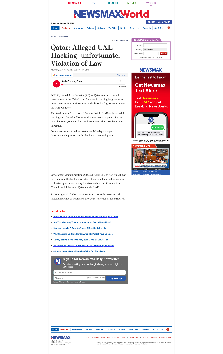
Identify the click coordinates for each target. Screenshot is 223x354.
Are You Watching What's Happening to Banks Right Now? (82, 222)
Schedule (158, 169)
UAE (126, 40)
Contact (87, 337)
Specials (147, 28)
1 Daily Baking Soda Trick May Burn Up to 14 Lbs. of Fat (80, 240)
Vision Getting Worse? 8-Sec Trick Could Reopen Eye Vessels (83, 245)
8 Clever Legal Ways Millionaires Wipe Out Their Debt (79, 251)
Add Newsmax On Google (63, 75)
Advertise (95, 337)
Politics (90, 28)
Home (55, 28)
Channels (146, 169)
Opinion (101, 28)
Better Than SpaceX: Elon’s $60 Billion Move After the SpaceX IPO (85, 216)
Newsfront (78, 28)
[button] (169, 27)
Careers (123, 337)
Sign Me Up (116, 278)
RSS (108, 337)
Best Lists (134, 28)
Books (123, 28)
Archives (115, 337)
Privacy (56, 282)
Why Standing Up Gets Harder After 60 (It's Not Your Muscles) (83, 234)
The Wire (113, 28)
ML (117, 40)
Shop (103, 337)
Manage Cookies (165, 337)
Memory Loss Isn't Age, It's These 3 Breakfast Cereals (79, 228)
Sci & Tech (159, 28)
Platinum (66, 28)
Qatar (122, 40)
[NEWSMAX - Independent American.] (111, 14)
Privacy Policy (134, 337)
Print (118, 75)
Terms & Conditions (149, 337)
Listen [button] (135, 169)
